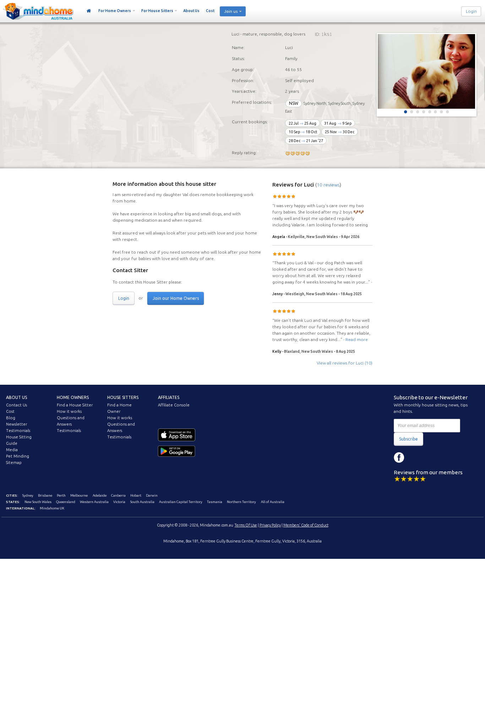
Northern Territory (241, 502)
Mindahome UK (52, 508)
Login (471, 11)
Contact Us (16, 405)
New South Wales (37, 502)
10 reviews (328, 185)
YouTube (431, 457)
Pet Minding (17, 456)
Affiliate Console (174, 405)
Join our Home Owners (176, 298)
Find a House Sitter (75, 405)
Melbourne (79, 495)
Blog (10, 418)
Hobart (135, 495)
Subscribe (408, 439)
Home (89, 11)
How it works (69, 411)
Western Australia (94, 502)
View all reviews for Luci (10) (344, 363)
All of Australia (272, 502)
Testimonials (18, 430)
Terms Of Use (246, 525)
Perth (61, 495)
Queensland (65, 502)
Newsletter (16, 424)
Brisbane (45, 495)
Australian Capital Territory (180, 502)
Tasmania (214, 502)
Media (12, 450)
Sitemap (14, 462)
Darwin (152, 495)
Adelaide (100, 495)
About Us (191, 11)
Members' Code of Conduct (305, 525)
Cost (210, 11)
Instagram (415, 457)
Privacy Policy (270, 525)
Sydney (27, 495)
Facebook (399, 457)
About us (16, 397)
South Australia (142, 502)
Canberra (118, 495)
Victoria (119, 502)
